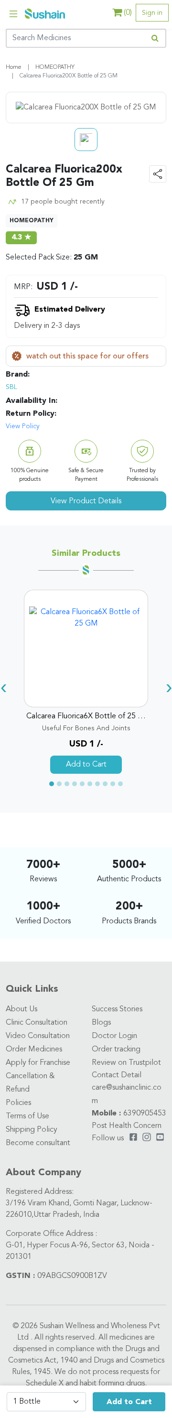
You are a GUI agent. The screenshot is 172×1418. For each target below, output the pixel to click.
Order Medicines (34, 1049)
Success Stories (117, 1009)
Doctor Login (114, 1036)
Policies (18, 1103)
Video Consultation (38, 1036)
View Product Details (86, 501)
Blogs (101, 1023)
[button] (51, 783)
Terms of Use (27, 1116)
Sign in (152, 13)
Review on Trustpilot (126, 1063)
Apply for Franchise (38, 1063)
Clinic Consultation (36, 1023)
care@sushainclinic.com (126, 1094)
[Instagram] (146, 1138)
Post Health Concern (126, 1126)
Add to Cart (129, 1402)
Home (14, 67)
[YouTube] (160, 1138)
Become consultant (38, 1143)
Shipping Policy (31, 1130)
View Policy (23, 426)
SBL (11, 387)
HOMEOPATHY (55, 67)
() (128, 13)
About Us (21, 1009)
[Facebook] (133, 1138)
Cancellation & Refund (30, 1082)
